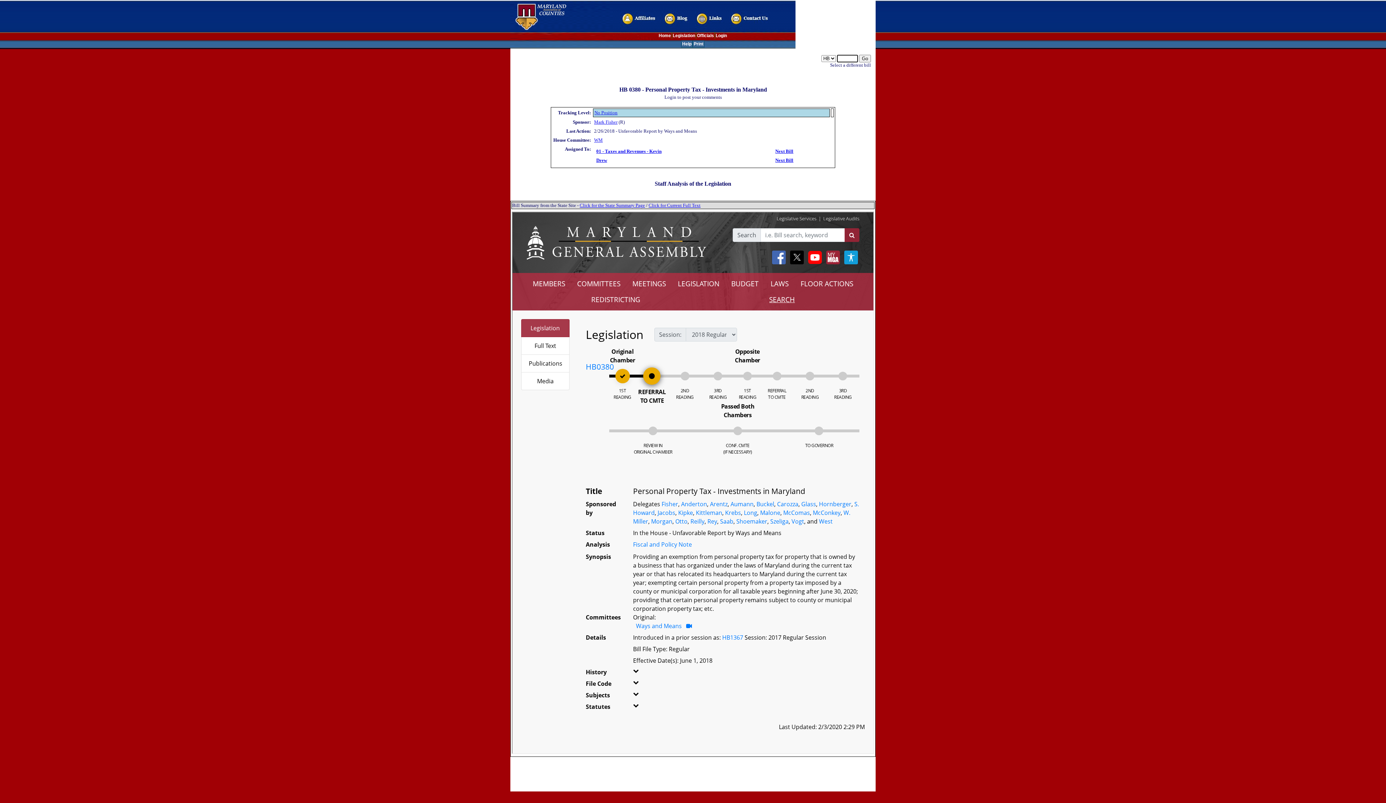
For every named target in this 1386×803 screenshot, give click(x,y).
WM (598, 140)
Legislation (684, 35)
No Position (606, 112)
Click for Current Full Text (675, 205)
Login (721, 35)
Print (698, 44)
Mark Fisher (606, 122)
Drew (601, 160)
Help (687, 44)
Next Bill (784, 151)
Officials (705, 35)
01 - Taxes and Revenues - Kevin (629, 151)
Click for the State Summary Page (612, 205)
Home (665, 35)
